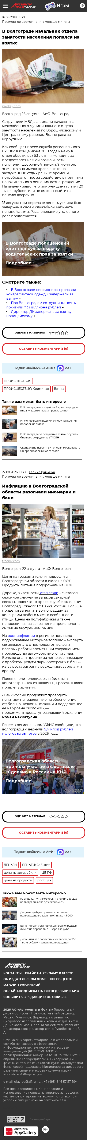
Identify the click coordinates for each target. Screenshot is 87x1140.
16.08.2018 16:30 (13, 17)
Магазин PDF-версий (22, 985)
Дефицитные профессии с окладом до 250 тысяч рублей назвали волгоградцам (48, 941)
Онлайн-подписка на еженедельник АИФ (41, 991)
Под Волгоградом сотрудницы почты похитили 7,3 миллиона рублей (41, 305)
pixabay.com (11, 106)
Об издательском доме (24, 979)
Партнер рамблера (40, 1119)
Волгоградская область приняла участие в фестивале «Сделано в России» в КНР (40, 766)
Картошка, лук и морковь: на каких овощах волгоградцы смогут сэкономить (48, 900)
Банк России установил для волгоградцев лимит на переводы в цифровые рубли (48, 927)
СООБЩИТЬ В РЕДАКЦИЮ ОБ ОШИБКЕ (35, 997)
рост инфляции (21, 636)
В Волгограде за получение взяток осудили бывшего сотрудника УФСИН (49, 436)
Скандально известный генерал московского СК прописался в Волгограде (50, 449)
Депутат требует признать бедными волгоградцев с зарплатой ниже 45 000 (46, 914)
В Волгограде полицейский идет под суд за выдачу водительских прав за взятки (39, 249)
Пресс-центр (61, 979)
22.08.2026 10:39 (14, 472)
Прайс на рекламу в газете (49, 973)
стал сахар (48, 593)
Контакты (12, 973)
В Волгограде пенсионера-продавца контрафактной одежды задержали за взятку (41, 294)
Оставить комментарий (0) (43, 349)
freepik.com (11, 561)
